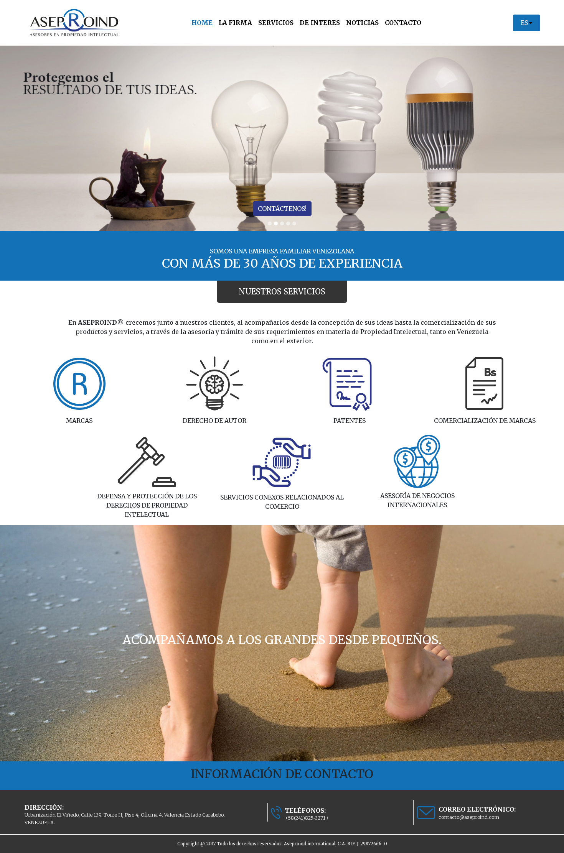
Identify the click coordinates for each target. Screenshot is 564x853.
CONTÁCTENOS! (282, 208)
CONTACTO (403, 22)
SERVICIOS (276, 22)
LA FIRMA (235, 22)
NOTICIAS (362, 22)
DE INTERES (320, 22)
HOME (203, 22)
